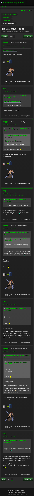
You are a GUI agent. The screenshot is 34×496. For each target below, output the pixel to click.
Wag (4, 89)
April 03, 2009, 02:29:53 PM (9, 91)
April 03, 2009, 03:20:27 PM (9, 193)
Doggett (6, 42)
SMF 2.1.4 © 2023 (13, 492)
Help (9, 490)
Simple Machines (21, 492)
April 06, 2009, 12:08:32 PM (9, 436)
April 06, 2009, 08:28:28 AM (9, 351)
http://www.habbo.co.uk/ (10, 50)
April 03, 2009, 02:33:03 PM (9, 124)
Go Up (3, 479)
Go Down (4, 36)
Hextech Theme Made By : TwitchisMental (17, 494)
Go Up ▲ (23, 490)
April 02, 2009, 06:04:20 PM (9, 45)
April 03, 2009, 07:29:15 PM (9, 228)
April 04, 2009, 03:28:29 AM (9, 304)
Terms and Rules (16, 490)
